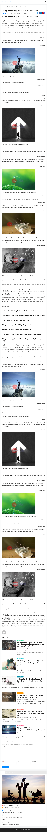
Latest (7, 772)
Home (3, 6)
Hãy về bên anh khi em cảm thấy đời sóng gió (12, 812)
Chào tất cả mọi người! (8, 814)
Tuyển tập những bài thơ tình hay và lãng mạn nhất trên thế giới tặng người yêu (30, 713)
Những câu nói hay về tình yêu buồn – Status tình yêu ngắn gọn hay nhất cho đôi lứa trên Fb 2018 (30, 645)
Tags (15, 772)
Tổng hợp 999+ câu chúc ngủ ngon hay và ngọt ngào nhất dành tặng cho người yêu (31, 730)
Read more (21, 654)
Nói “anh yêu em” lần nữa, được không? (11, 824)
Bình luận (4, 746)
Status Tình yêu (7, 6)
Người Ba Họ (11, 13)
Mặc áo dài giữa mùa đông (8, 822)
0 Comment (25, 13)
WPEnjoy (29, 829)
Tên (3, 761)
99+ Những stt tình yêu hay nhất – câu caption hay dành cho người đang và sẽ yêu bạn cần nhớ (31, 663)
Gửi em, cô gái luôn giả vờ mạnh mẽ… (10, 805)
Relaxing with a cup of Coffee (9, 819)
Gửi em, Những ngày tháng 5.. (9, 810)
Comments (11, 772)
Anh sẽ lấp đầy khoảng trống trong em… (11, 807)
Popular (2, 772)
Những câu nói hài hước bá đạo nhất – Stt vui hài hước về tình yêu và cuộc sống (30, 681)
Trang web (33, 761)
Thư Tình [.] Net (5, 2)
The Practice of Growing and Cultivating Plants (12, 817)
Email (18, 761)
